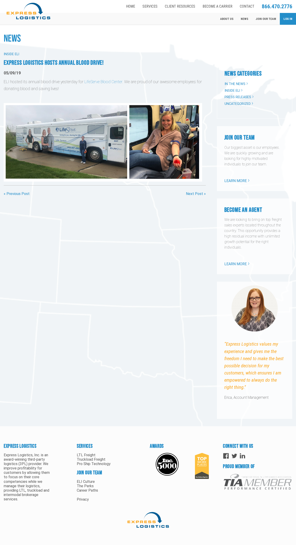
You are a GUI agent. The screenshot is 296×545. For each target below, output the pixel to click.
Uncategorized (238, 104)
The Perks (85, 486)
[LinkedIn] (243, 456)
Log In (288, 19)
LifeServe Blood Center (103, 81)
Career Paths (87, 490)
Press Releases (238, 97)
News (244, 19)
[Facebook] (226, 456)
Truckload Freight (91, 459)
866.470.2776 (277, 6)
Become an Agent (243, 209)
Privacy (83, 499)
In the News (235, 84)
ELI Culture (86, 481)
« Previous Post (17, 194)
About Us (226, 19)
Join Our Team (266, 19)
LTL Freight (86, 455)
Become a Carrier (217, 6)
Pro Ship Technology (94, 464)
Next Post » (196, 194)
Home (130, 6)
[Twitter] (234, 456)
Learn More (235, 181)
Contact (247, 6)
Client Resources (180, 6)
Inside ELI (232, 91)
